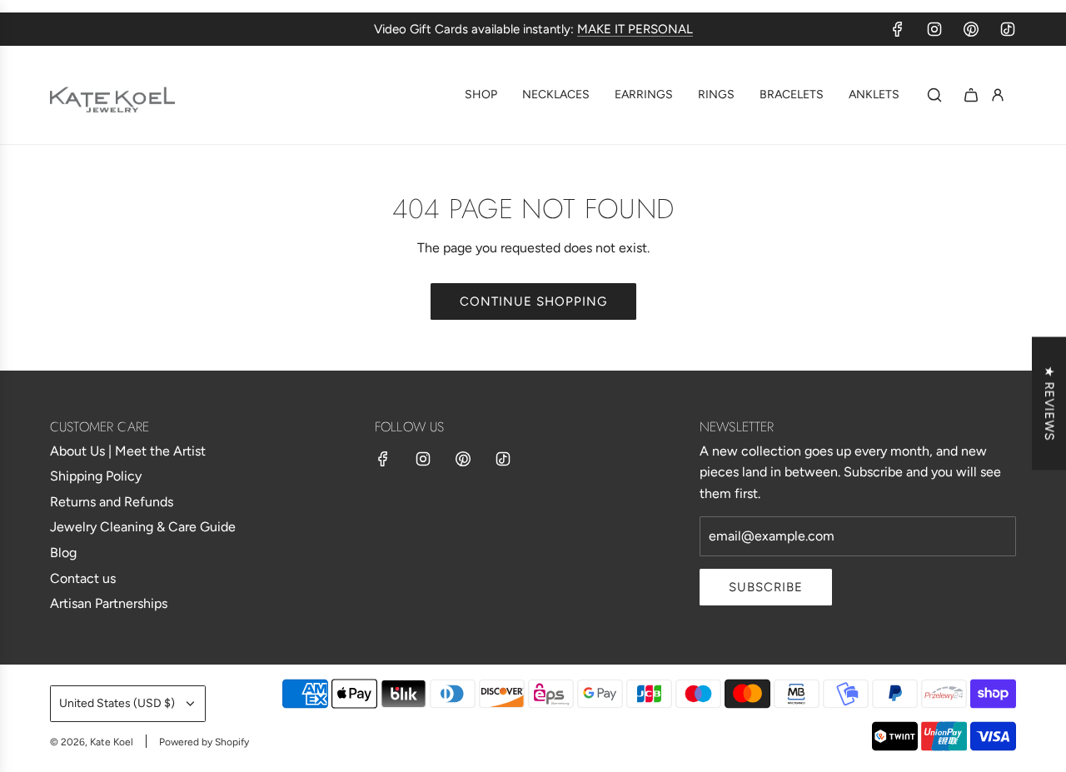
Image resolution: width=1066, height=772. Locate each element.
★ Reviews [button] (1049, 403)
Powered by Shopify (204, 742)
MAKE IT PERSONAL (635, 29)
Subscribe (766, 587)
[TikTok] (1007, 29)
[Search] (934, 95)
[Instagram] (934, 29)
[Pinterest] (971, 29)
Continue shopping (533, 301)
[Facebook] (897, 29)
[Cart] (971, 95)
